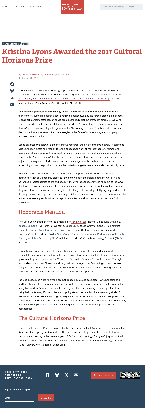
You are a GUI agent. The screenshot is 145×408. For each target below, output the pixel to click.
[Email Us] (76, 375)
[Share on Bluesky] (12, 91)
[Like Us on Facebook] (47, 375)
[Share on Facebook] (12, 84)
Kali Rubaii (66, 74)
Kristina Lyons (26, 94)
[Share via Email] (12, 104)
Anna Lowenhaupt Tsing (52, 230)
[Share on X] (12, 98)
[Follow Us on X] (66, 375)
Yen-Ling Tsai (78, 221)
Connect (19, 6)
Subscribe (46, 397)
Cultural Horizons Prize (36, 328)
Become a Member (103, 375)
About (5, 6)
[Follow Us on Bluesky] (57, 375)
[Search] (140, 6)
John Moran (49, 74)
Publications (36, 6)
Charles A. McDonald (32, 74)
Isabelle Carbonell (28, 226)
